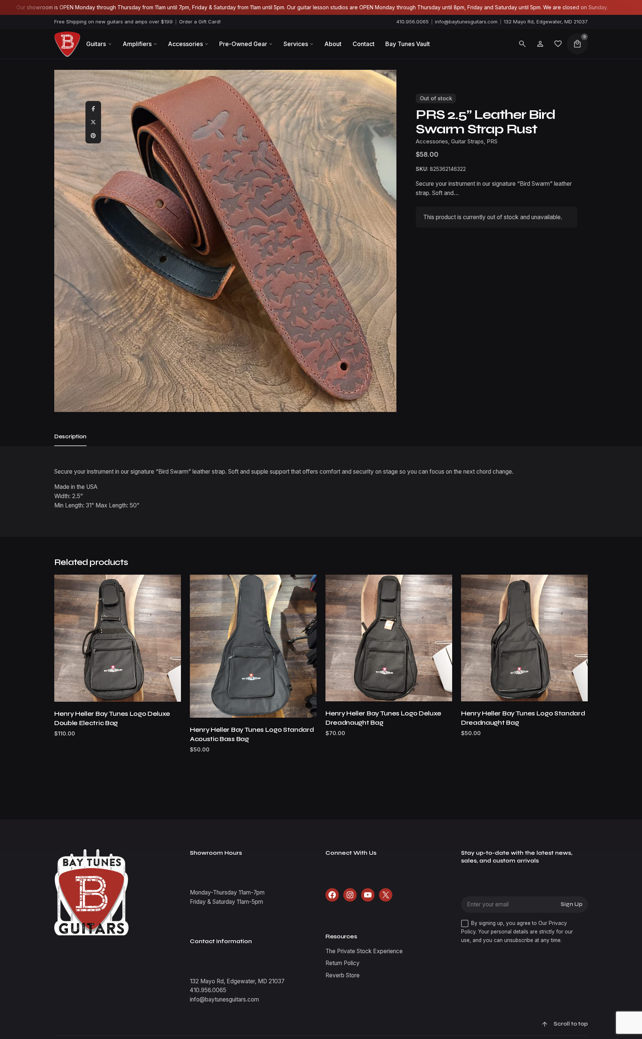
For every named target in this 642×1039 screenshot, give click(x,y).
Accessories (432, 141)
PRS (492, 141)
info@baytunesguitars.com (466, 22)
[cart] (577, 43)
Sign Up (572, 904)
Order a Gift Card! (200, 22)
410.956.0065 (412, 22)
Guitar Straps (467, 141)
